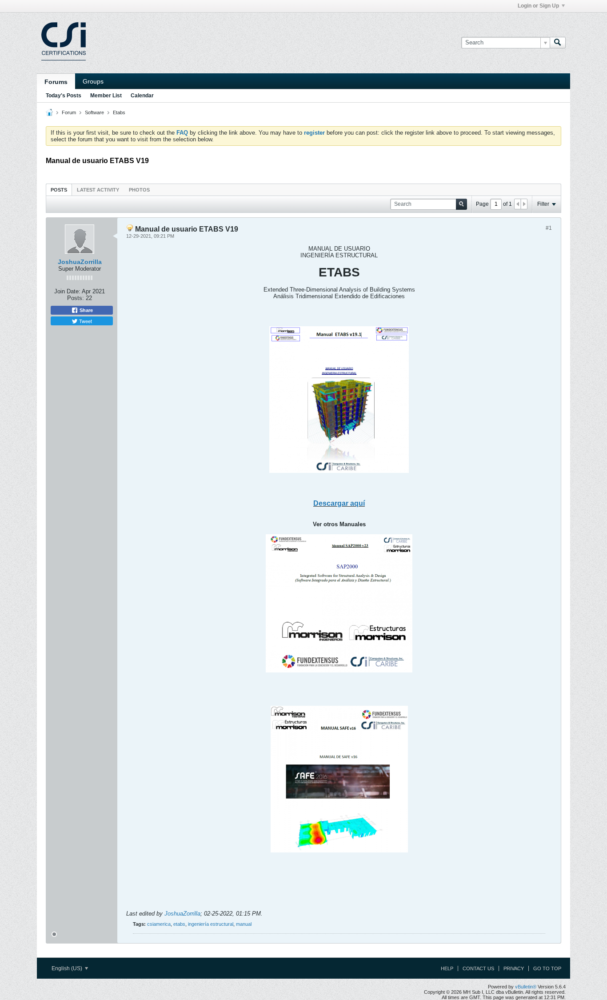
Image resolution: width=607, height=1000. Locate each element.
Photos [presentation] (139, 189)
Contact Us (478, 968)
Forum (69, 112)
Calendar (142, 95)
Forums (56, 81)
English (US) (68, 968)
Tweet (85, 320)
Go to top (547, 968)
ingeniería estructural (210, 924)
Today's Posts (63, 95)
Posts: (75, 298)
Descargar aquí (339, 503)
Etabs (119, 112)
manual (244, 924)
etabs (179, 924)
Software (94, 112)
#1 (549, 228)
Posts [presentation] (59, 189)
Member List (106, 95)
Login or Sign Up (538, 6)
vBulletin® (525, 986)
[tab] (59, 190)
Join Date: (67, 291)
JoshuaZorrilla (80, 261)
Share (85, 310)
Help (447, 968)
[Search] (558, 42)
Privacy (513, 968)
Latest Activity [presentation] (98, 189)
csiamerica (159, 924)
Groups (93, 81)
